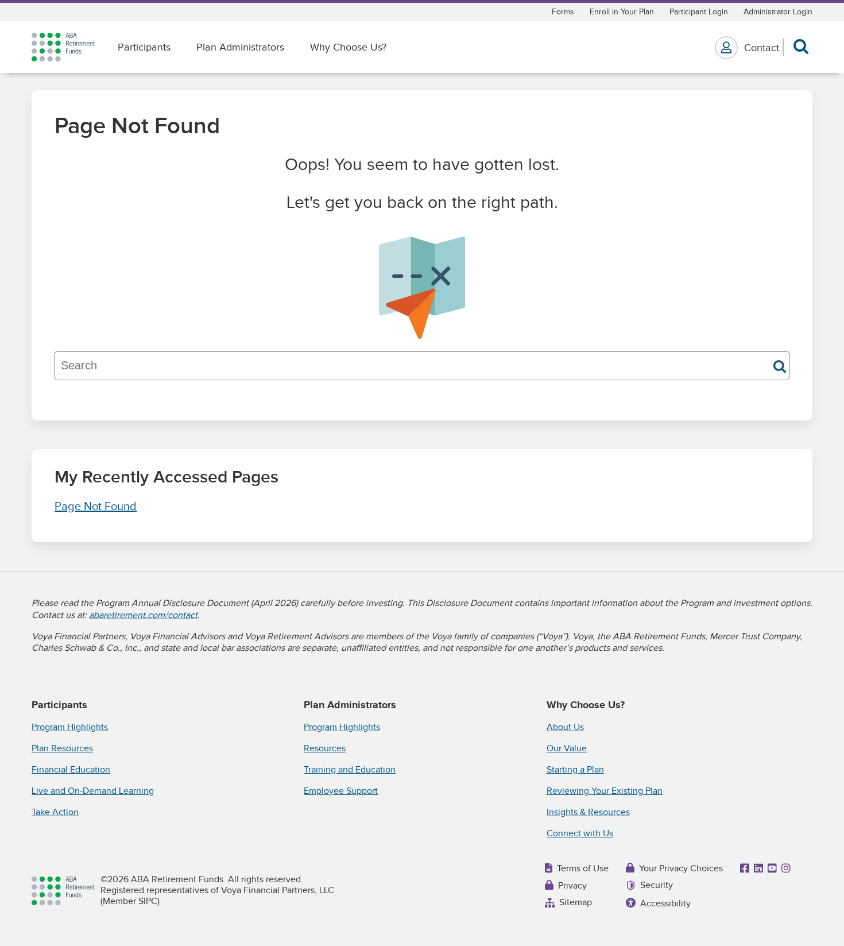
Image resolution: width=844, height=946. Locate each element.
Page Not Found (96, 506)
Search (780, 366)
